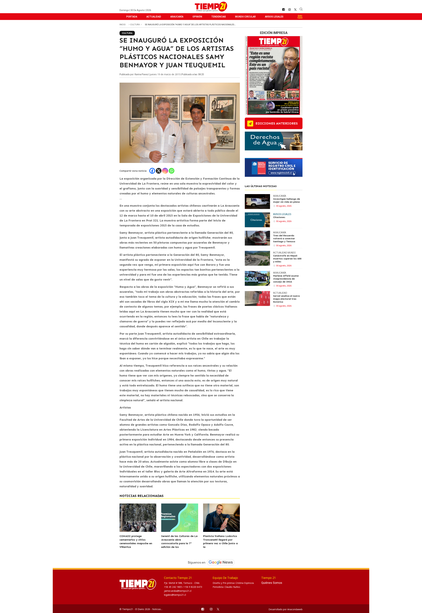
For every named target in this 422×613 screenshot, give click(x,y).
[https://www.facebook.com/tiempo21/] (284, 9)
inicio (123, 24)
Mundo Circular (245, 16)
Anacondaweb (294, 609)
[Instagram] (165, 171)
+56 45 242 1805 (173, 586)
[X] (159, 171)
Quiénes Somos (271, 582)
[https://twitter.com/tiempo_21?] (295, 9)
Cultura (135, 24)
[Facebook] (152, 171)
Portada (131, 16)
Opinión (197, 16)
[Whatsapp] (171, 171)
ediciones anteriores (277, 123)
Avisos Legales (274, 16)
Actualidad (153, 16)
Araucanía (176, 16)
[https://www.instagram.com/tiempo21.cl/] (289, 9)
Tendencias (218, 16)
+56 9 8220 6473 (193, 586)
